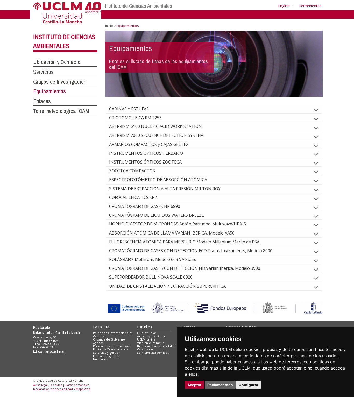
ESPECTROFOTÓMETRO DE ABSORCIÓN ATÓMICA (158, 179)
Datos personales (77, 385)
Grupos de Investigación (59, 82)
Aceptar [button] (194, 384)
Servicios (43, 72)
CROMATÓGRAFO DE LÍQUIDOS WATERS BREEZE (156, 215)
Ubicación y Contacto (56, 62)
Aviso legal (40, 385)
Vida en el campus (150, 343)
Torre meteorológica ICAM (61, 111)
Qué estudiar (146, 333)
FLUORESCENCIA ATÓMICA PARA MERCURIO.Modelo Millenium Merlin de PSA (184, 242)
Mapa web (83, 389)
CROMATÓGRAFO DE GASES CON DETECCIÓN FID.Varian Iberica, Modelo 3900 (184, 268)
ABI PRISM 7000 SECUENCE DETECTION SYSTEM (156, 135)
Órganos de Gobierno (109, 339)
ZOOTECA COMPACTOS (132, 171)
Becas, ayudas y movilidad (156, 346)
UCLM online (146, 339)
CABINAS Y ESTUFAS (129, 109)
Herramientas (310, 5)
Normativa (100, 359)
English (284, 5)
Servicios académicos (153, 353)
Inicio (109, 26)
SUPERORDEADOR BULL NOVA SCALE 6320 (151, 277)
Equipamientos (49, 91)
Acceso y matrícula (151, 336)
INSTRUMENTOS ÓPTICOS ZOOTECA (145, 162)
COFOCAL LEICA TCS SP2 (133, 197)
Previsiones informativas (111, 346)
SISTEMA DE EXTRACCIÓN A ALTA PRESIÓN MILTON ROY (165, 189)
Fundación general (107, 356)
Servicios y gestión (106, 353)
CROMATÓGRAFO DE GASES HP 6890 (144, 206)
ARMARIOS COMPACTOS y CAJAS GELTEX (148, 144)
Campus (99, 336)
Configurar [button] (248, 384)
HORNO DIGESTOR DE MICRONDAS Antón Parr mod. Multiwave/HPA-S (177, 224)
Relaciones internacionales (113, 333)
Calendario (145, 349)
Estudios (144, 326)
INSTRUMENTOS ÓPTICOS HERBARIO (146, 153)
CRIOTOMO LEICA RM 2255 (135, 117)
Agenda (98, 343)
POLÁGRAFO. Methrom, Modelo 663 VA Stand (152, 259)
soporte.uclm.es (51, 351)
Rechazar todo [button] (220, 384)
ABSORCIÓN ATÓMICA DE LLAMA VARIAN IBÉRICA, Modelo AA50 (172, 233)
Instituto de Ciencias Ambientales (138, 5)
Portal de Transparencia (111, 349)
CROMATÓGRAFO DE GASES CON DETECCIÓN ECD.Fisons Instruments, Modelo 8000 (190, 250)
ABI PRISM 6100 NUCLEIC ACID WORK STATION (155, 126)
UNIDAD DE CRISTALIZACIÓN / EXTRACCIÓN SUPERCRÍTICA (167, 286)
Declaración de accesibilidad (53, 389)
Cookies (56, 385)
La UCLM (101, 326)
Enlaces (42, 101)
